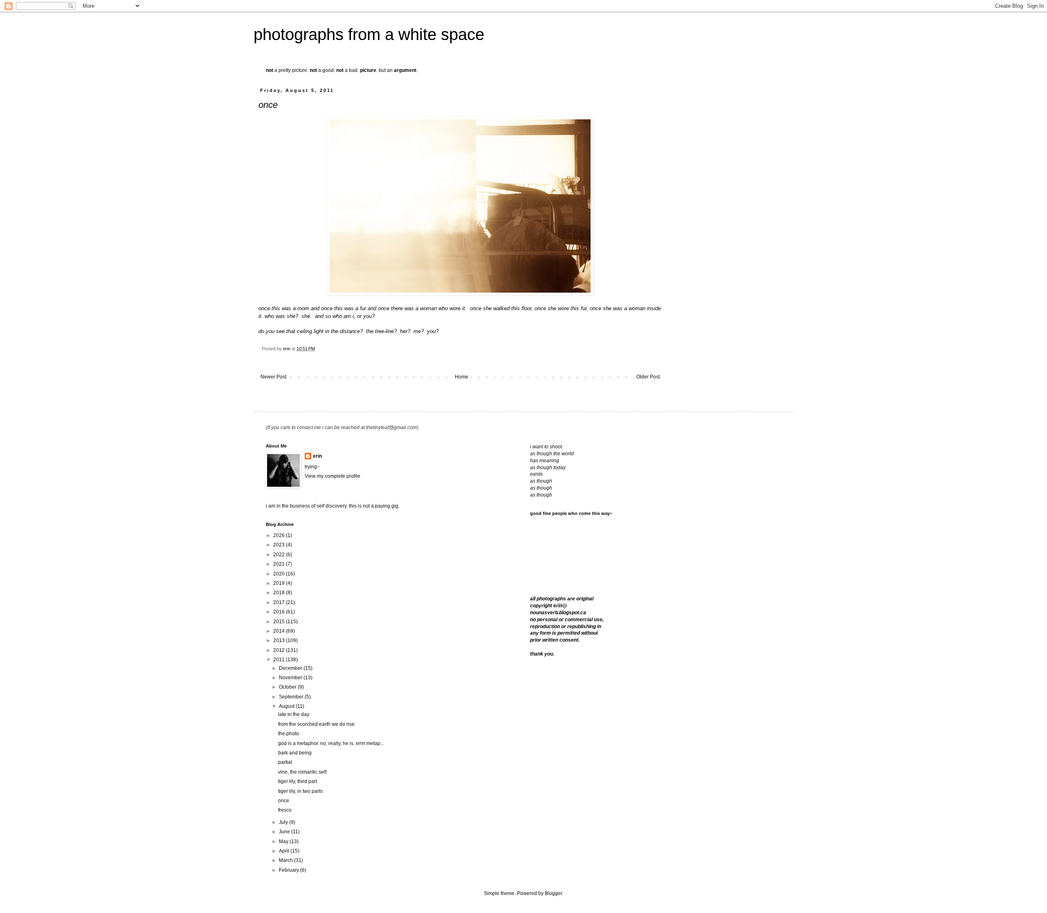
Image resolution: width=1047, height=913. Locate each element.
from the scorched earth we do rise (316, 724)
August (287, 706)
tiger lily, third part (297, 781)
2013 (279, 640)
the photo (288, 733)
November (291, 677)
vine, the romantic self (302, 772)
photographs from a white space (369, 34)
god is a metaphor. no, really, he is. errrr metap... (331, 743)
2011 (279, 659)
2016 (279, 612)
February (289, 870)
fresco (285, 810)
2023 (279, 545)
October (288, 687)
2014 (279, 631)
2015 (279, 621)
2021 (279, 564)
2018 (279, 592)
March (286, 860)
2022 (279, 554)
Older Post (648, 377)
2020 (279, 574)
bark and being (295, 753)
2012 (279, 650)
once (283, 800)
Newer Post (273, 377)
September (292, 697)
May (284, 841)
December (291, 668)
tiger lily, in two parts (300, 791)
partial (285, 762)
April (284, 851)
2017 (279, 602)
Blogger (553, 893)
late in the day (293, 714)
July (284, 822)
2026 (279, 535)
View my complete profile (332, 476)
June (285, 832)
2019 (279, 583)
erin (317, 456)
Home (461, 377)
